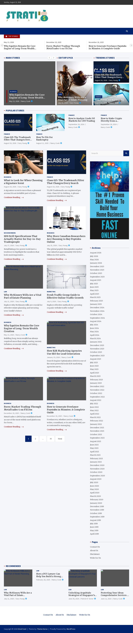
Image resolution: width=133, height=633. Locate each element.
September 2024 (97, 318)
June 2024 (94, 328)
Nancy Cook (25, 101)
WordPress (71, 629)
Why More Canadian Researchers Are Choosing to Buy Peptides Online (66, 239)
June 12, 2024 (106, 599)
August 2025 (95, 280)
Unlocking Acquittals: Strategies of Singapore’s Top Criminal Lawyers (81, 595)
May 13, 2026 (14, 101)
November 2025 (97, 270)
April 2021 (94, 451)
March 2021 (95, 455)
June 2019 (94, 527)
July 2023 (94, 362)
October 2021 (96, 434)
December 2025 (97, 266)
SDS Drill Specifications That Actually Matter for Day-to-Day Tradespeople (22, 239)
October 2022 (96, 393)
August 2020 (95, 479)
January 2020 (96, 503)
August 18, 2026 (101, 80)
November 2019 (97, 510)
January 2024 (96, 342)
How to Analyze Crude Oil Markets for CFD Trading (81, 119)
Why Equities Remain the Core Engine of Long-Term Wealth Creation (19, 48)
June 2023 (94, 366)
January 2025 (96, 304)
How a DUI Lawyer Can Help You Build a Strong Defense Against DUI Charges (48, 578)
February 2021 (96, 458)
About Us (94, 550)
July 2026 (94, 256)
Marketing (51, 292)
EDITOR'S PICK (66, 57)
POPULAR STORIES (15, 110)
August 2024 (95, 321)
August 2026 (95, 253)
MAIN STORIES (13, 57)
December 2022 (97, 386)
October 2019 (96, 513)
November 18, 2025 (54, 416)
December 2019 (97, 506)
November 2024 (97, 311)
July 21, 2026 (63, 103)
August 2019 (95, 520)
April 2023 (94, 373)
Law (60, 94)
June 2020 (94, 486)
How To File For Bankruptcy (109, 100)
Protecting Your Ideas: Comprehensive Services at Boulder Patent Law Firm (115, 595)
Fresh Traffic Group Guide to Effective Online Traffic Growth (65, 296)
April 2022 (94, 414)
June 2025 (94, 287)
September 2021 (97, 438)
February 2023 (96, 379)
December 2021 (97, 427)
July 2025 (94, 283)
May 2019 (94, 530)
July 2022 (94, 403)
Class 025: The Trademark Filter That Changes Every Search (108, 77)
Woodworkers (10, 233)
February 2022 (96, 421)
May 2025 (94, 290)
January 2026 (96, 263)
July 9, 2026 (51, 301)
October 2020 (96, 472)
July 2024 (94, 325)
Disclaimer (95, 554)
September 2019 (97, 517)
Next (60, 439)
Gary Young (74, 103)
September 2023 (97, 355)
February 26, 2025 (43, 580)
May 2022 (94, 410)
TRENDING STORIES (105, 57)
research (50, 233)
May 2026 (94, 259)
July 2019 (94, 523)
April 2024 (94, 335)
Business (13, 92)
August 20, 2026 (10, 187)
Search (126, 153)
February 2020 (96, 499)
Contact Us (95, 547)
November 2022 (97, 390)
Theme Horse (42, 629)
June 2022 (94, 407)
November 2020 (97, 469)
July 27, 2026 (9, 245)
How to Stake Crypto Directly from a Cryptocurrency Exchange (114, 121)
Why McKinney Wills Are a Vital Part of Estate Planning (72, 98)
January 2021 (96, 462)
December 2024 (97, 307)
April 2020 (94, 493)
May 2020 (94, 489)
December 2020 (97, 465)
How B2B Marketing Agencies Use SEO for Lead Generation (64, 352)
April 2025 (94, 294)
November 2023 (97, 349)
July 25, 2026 (52, 245)
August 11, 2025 (101, 103)
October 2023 (96, 352)
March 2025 (95, 297)
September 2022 (97, 397)
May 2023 (94, 369)
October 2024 (96, 314)
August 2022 (95, 400)
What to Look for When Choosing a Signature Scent (23, 182)
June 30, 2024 (73, 599)
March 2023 (95, 376)
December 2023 (97, 345)
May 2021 (94, 448)
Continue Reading (12, 197)
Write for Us (95, 558)
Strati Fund (22, 629)
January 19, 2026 (53, 357)
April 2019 (94, 534)
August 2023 (95, 359)
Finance (98, 71)
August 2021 (95, 441)
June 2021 (94, 445)
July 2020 (94, 482)
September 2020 (97, 475)
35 (51, 439)
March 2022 (95, 417)
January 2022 (96, 424)
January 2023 (96, 383)
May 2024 (94, 331)
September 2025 (97, 277)
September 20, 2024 (76, 124)
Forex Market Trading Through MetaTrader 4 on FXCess (63, 47)
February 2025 (96, 301)
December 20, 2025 (11, 413)
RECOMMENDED (13, 566)
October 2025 (96, 273)
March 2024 (95, 338)
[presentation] (2, 45)
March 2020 (95, 496)
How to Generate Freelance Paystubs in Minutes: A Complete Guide (107, 47)
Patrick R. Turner (87, 599)
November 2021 (97, 431)
